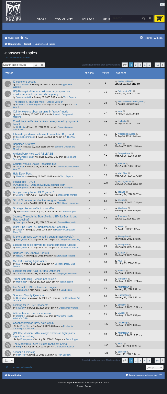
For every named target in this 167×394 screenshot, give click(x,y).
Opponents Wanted (67, 195)
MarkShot (21, 176)
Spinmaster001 (23, 97)
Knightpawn (21, 290)
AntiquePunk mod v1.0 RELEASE (33, 153)
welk (18, 114)
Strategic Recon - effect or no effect (34, 208)
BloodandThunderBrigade (28, 104)
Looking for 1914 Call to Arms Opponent (36, 270)
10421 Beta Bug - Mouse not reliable (34, 278)
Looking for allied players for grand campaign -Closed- (44, 244)
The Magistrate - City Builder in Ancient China (40, 343)
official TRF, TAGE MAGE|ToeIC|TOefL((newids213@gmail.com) (39, 183)
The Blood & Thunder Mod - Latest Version (38, 101)
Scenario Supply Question (28, 295)
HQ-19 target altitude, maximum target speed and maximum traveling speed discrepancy (42, 93)
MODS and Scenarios (68, 203)
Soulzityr (20, 308)
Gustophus (21, 298)
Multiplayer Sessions (67, 273)
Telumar (20, 166)
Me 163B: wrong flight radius (30, 261)
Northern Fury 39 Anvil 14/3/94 (31, 252)
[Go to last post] (132, 81)
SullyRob (20, 355)
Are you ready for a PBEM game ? (33, 192)
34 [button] (157, 65)
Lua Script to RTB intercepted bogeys (35, 287)
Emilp (18, 346)
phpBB (72, 382)
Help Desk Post (22, 173)
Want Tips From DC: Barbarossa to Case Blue (40, 226)
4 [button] (144, 65)
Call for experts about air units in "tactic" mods (40, 111)
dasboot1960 (22, 84)
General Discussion (67, 222)
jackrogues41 (23, 187)
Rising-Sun (21, 239)
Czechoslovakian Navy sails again (33, 322)
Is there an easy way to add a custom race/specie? (43, 236)
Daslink (19, 316)
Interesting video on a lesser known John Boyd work (44, 134)
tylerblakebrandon (25, 137)
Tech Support (70, 97)
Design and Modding (70, 239)
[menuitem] (24, 37)
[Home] (13, 11)
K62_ (18, 264)
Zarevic (20, 273)
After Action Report (65, 255)
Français (68, 187)
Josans (19, 195)
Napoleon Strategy (24, 143)
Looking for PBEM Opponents (30, 305)
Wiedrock (25, 211)
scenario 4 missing (24, 352)
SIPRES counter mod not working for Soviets (39, 200)
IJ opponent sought (24, 81)
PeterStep (25, 326)
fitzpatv (19, 255)
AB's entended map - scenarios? (32, 313)
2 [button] (135, 65)
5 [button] (149, 65)
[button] (125, 64)
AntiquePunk (26, 157)
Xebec (19, 229)
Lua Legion (66, 290)
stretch (19, 203)
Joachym (20, 222)
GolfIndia (20, 127)
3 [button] (140, 65)
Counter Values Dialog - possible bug (34, 163)
